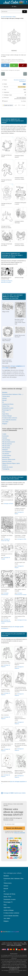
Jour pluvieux (5, 453)
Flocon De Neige (21, 86)
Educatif (4, 400)
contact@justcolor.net (14, 968)
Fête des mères (6, 445)
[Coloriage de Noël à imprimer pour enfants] (21, 219)
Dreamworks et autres (7, 408)
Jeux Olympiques (6, 451)
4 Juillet (4, 434)
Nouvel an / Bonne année (8, 459)
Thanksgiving (5, 469)
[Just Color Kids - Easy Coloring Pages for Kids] (4, 949)
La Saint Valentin (6, 455)
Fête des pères (6, 447)
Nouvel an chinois (6, 461)
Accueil (3, 16)
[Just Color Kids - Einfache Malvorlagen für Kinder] (19, 949)
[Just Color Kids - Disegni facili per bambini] (16, 949)
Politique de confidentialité (19, 832)
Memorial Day (5, 457)
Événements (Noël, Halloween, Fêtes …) (12, 394)
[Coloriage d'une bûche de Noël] (21, 200)
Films (3, 412)
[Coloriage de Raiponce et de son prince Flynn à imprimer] (7, 741)
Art (3, 402)
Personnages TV (6, 410)
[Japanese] (25, 949)
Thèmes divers (6, 396)
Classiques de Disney (7, 404)
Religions (4, 423)
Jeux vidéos (5, 421)
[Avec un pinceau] (7, 712)
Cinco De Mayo (6, 440)
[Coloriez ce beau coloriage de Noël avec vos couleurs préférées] (21, 241)
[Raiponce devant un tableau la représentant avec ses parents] (21, 768)
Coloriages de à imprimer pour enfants (14, 793)
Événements (9, 16)
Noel (24, 84)
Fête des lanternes (7, 443)
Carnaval (4, 438)
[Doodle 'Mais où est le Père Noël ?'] (20, 333)
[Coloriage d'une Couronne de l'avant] (7, 153)
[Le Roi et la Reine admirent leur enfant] (7, 659)
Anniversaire (5, 436)
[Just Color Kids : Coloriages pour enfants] (13, 2)
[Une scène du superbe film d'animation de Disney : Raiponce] (21, 741)
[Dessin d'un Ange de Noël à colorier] (7, 201)
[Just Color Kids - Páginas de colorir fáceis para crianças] (14, 949)
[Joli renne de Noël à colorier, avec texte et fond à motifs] (7, 358)
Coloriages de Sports (8, 503)
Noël (14, 16)
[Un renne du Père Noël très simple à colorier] (21, 175)
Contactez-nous (10, 944)
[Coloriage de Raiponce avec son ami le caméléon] (7, 769)
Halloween (5, 449)
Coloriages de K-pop (22, 620)
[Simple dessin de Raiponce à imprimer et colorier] (21, 714)
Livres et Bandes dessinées (9, 419)
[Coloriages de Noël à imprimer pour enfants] (2, 793)
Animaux (4, 398)
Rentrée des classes (7, 467)
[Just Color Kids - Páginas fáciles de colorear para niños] (11, 949)
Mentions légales (17, 944)
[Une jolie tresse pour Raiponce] (21, 661)
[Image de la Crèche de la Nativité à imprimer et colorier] (21, 153)
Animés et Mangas (7, 415)
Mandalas (4, 392)
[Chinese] (22, 949)
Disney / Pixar (5, 406)
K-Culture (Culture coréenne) (9, 417)
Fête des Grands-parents (8, 441)
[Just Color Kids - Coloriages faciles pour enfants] (8, 949)
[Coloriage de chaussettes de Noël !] (7, 224)
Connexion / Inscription (23, 2)
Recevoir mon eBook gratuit (14, 828)
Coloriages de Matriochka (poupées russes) (6, 621)
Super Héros (5, 414)
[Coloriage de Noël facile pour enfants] (7, 241)
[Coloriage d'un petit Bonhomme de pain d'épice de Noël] (7, 177)
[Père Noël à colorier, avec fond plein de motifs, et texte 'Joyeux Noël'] (20, 317)
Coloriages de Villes (21, 539)
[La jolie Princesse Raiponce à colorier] (7, 687)
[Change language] (26, 2)
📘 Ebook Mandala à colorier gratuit (10, 931)
